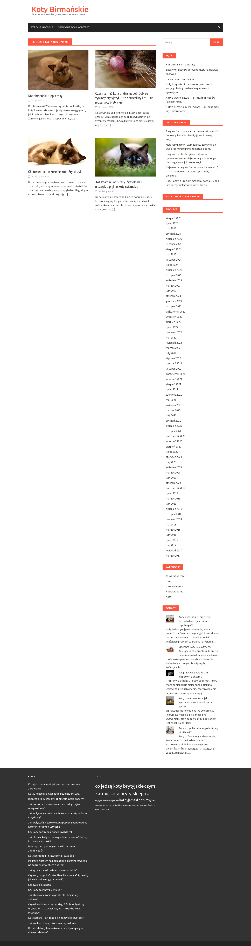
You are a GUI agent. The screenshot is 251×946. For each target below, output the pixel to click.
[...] (73, 118)
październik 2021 (175, 373)
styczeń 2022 (173, 358)
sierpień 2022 (173, 321)
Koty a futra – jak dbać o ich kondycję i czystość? (56, 917)
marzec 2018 (173, 529)
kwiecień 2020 (174, 467)
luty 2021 (171, 415)
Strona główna (42, 27)
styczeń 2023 (173, 296)
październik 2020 (175, 436)
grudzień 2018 (174, 508)
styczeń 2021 (173, 420)
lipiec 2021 (172, 389)
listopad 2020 (174, 431)
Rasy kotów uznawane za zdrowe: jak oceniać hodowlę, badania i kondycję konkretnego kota (192, 135)
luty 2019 (171, 503)
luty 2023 (171, 290)
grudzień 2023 (174, 270)
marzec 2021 (173, 410)
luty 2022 (171, 353)
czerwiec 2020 (174, 456)
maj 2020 (171, 462)
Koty (168, 596)
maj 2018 (171, 524)
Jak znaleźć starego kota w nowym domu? (52, 923)
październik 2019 (175, 488)
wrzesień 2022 (174, 316)
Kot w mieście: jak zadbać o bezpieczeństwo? (54, 793)
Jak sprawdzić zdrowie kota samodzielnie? (53, 870)
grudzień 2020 (174, 425)
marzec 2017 (173, 555)
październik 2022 (175, 311)
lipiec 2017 (172, 540)
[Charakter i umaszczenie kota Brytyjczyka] (58, 151)
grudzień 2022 (174, 301)
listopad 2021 (174, 368)
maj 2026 (171, 228)
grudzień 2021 (174, 363)
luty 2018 (171, 534)
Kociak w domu (174, 591)
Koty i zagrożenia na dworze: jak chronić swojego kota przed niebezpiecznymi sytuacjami (189, 88)
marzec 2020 (173, 472)
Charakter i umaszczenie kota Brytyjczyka (55, 172)
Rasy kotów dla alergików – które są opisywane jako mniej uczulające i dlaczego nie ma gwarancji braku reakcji (191, 158)
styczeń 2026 (173, 233)
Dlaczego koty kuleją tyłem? (194, 646)
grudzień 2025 (174, 238)
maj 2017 (171, 545)
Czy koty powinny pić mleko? (45, 889)
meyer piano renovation (180, 79)
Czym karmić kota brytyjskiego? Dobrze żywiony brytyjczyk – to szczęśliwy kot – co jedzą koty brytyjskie (124, 97)
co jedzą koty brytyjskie (119, 786)
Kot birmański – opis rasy (45, 96)
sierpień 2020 (173, 446)
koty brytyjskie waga (140, 805)
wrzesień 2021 (174, 379)
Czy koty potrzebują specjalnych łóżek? (51, 832)
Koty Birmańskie (60, 9)
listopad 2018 (174, 514)
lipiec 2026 (172, 223)
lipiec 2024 (172, 264)
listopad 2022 (174, 306)
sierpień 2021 (173, 384)
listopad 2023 (174, 275)
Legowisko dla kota (39, 884)
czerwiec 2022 (174, 332)
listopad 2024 (174, 259)
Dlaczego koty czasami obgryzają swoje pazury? (56, 798)
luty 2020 (171, 477)
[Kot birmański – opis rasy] (58, 69)
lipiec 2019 (172, 493)
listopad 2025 (174, 244)
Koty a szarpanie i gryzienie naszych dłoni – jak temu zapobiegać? (194, 621)
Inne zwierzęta (174, 586)
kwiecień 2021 (174, 405)
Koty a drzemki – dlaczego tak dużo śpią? (52, 855)
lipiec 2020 (172, 451)
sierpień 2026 (173, 218)
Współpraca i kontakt (74, 27)
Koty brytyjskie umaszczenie (120, 805)
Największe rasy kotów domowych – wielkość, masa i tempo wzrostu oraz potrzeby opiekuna (192, 171)
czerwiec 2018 (174, 519)
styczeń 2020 (173, 482)
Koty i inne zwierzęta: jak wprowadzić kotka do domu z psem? (195, 702)
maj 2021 (171, 399)
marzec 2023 (173, 285)
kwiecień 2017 (174, 550)
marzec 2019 (173, 498)
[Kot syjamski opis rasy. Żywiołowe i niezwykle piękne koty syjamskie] (125, 157)
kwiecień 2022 (174, 342)
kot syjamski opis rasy (135, 800)
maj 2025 (171, 254)
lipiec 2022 (172, 327)
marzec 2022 (173, 347)
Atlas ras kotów (175, 576)
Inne (168, 581)
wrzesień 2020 (174, 441)
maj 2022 (171, 337)
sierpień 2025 (173, 249)
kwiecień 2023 (174, 280)
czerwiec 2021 (174, 394)
